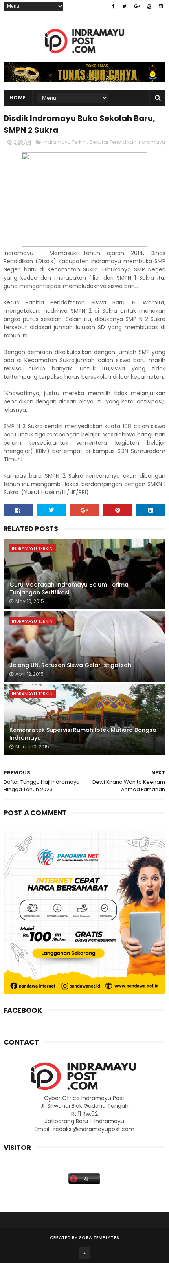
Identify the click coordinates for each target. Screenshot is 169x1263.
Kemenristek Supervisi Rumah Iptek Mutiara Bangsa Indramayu (82, 734)
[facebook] (113, 6)
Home (18, 97)
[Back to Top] (84, 1253)
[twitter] (124, 6)
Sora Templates (99, 1237)
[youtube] (149, 6)
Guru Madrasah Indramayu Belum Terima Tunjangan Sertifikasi (69, 588)
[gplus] (137, 6)
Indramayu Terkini (65, 142)
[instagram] (160, 6)
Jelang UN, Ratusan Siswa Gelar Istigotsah (70, 665)
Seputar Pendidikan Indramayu (127, 142)
